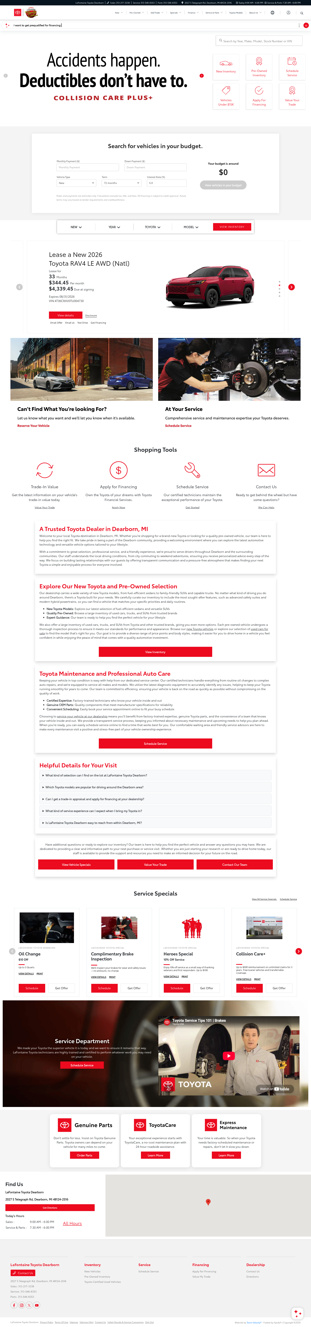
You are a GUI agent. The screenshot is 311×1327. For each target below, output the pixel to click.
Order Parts (84, 1222)
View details (66, 382)
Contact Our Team (234, 932)
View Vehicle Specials (76, 932)
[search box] (259, 40)
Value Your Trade (45, 574)
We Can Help (266, 574)
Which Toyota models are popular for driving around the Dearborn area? (94, 854)
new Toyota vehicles (199, 696)
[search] (302, 13)
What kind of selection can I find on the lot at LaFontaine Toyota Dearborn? (96, 842)
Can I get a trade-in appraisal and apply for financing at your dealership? (95, 866)
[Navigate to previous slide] (2, 104)
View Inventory (155, 719)
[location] (182, 2)
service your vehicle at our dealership (82, 783)
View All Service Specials (264, 966)
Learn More (155, 1222)
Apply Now (118, 574)
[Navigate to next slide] (204, 104)
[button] (208, 1269)
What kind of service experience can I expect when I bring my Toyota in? (94, 878)
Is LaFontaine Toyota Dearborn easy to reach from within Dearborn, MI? (94, 890)
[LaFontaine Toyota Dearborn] (41, 12)
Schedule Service (155, 811)
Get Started (192, 574)
